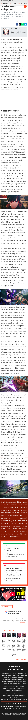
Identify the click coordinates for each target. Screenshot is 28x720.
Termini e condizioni (6, 695)
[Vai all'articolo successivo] (1, 456)
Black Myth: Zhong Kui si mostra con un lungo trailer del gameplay (9, 644)
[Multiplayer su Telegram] (14, 669)
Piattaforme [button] (5, 3)
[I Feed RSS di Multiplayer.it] (22, 669)
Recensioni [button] (14, 3)
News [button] (21, 3)
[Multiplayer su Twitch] (17, 669)
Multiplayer (4, 706)
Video (25, 3)
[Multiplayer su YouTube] (19, 669)
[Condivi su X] (20, 24)
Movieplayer (10, 706)
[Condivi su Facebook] (17, 24)
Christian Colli (10, 21)
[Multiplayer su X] (9, 669)
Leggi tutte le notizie (21, 659)
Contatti (23, 695)
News (12, 32)
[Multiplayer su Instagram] (11, 669)
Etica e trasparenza (16, 695)
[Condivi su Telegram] (25, 24)
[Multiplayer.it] (7, 1)
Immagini (22, 32)
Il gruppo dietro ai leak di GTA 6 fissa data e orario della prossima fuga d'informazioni (24, 645)
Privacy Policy (19, 694)
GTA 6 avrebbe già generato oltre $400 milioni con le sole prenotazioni (19, 644)
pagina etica (22, 622)
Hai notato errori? (7, 606)
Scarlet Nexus (15, 29)
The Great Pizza (9, 708)
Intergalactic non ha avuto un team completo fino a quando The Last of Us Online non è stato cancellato (14, 646)
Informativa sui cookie (10, 694)
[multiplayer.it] (14, 666)
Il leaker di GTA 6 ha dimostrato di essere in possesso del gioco (3, 643)
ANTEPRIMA (3, 21)
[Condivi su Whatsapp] (22, 24)
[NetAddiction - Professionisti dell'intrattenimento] (17, 704)
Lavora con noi (13, 697)
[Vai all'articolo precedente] (26, 456)
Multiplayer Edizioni (18, 708)
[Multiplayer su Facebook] (6, 669)
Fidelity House (23, 706)
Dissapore (16, 706)
